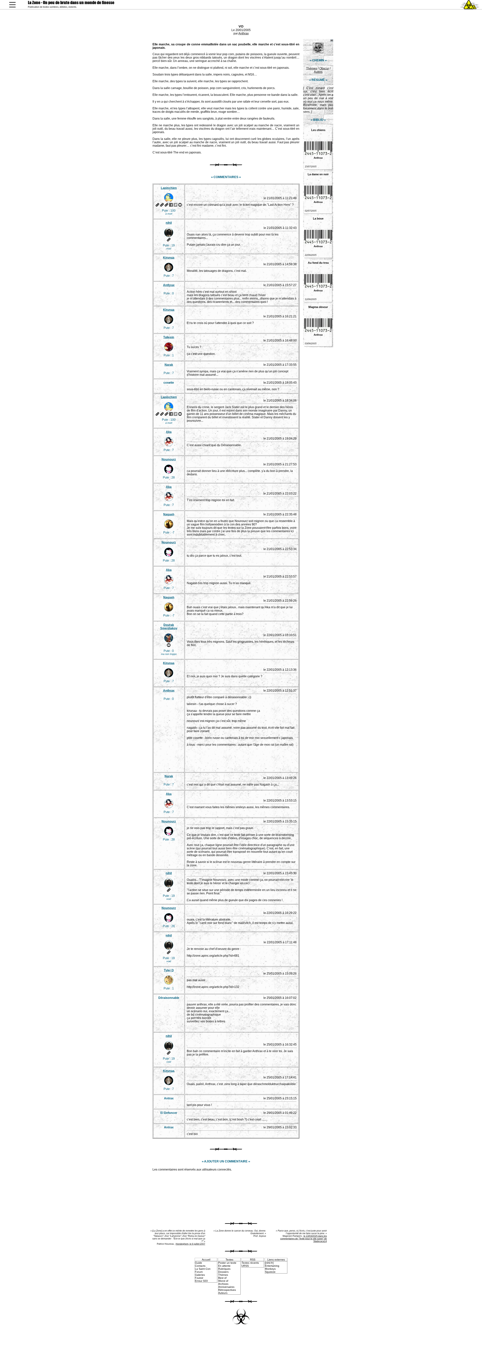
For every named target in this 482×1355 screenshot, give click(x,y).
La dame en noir (318, 174)
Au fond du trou (318, 262)
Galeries (200, 1274)
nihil (169, 222)
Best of (222, 1277)
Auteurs (222, 1292)
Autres (318, 71)
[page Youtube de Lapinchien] (180, 205)
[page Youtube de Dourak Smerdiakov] (169, 645)
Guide (198, 1262)
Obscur (324, 68)
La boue (318, 218)
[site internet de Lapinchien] (157, 205)
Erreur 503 (201, 1280)
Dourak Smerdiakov (168, 626)
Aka (169, 432)
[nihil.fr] (269, 1262)
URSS (245, 1265)
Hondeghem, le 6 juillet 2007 (190, 1244)
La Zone (71, 2)
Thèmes (311, 68)
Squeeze (270, 1271)
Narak (169, 364)
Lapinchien (169, 188)
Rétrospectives (227, 1289)
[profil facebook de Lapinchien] (171, 205)
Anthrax (243, 33)
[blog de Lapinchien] (162, 205)
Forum (199, 1271)
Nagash (168, 514)
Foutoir (199, 1277)
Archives (223, 1283)
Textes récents (250, 1262)
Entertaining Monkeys (272, 1267)
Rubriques (224, 1268)
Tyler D (169, 970)
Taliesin (168, 337)
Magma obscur (318, 307)
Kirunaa (168, 257)
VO (241, 26)
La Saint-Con (202, 1268)
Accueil (206, 1259)
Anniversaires (226, 1286)
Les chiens (318, 130)
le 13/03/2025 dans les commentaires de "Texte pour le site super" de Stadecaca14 (303, 1239)
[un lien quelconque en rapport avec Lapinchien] (166, 205)
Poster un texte (227, 1262)
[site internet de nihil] (169, 240)
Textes (229, 1259)
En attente (224, 1265)
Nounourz (169, 459)
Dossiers (223, 1271)
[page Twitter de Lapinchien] (175, 205)
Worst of (223, 1280)
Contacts (200, 1265)
